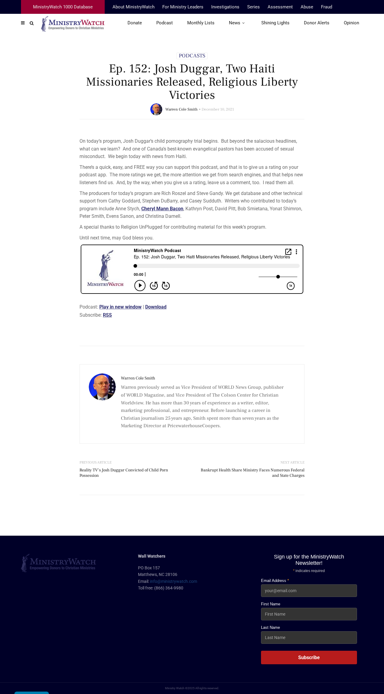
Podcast (164, 23)
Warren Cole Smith (181, 109)
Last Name (270, 627)
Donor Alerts (316, 23)
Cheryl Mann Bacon (162, 209)
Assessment (280, 7)
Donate (135, 23)
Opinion (351, 23)
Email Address (275, 580)
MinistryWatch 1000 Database (63, 7)
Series (253, 7)
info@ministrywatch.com (173, 581)
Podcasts (192, 56)
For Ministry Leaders (182, 7)
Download (155, 307)
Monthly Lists (200, 23)
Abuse (307, 7)
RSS (107, 315)
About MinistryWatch (133, 7)
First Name (270, 604)
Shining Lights (275, 23)
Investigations (225, 7)
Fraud (326, 7)
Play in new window (120, 307)
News (234, 23)
